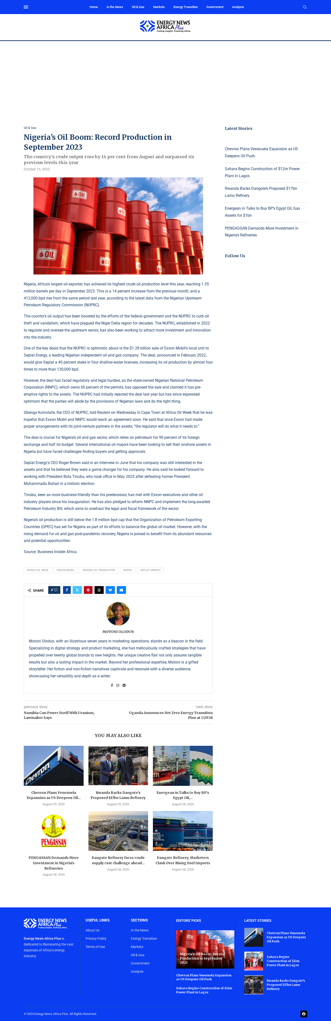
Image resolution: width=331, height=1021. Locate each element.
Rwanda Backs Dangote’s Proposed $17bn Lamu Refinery (286, 985)
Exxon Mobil (65, 570)
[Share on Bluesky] (110, 590)
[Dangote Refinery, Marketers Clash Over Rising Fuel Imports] (183, 831)
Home (94, 7)
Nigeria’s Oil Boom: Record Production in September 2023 (202, 958)
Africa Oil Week (37, 570)
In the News (115, 7)
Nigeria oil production (99, 570)
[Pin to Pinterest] (88, 590)
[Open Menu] (26, 7)
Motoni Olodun (118, 632)
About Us (92, 930)
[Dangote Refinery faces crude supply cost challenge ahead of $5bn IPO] (118, 831)
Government (214, 7)
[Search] (304, 7)
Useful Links (98, 920)
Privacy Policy (96, 938)
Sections (139, 920)
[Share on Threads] (99, 590)
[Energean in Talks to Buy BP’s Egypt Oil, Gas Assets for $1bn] (183, 766)
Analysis (238, 7)
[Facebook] (303, 1014)
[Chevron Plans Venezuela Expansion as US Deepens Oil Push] (54, 766)
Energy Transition (185, 7)
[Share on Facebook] (67, 590)
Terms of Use (95, 946)
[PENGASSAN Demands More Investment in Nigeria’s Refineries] (54, 831)
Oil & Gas (138, 7)
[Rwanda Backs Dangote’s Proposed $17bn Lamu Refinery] (118, 766)
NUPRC (127, 570)
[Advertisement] (165, 77)
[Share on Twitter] (77, 590)
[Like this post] (55, 590)
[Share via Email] (121, 590)
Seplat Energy (150, 570)
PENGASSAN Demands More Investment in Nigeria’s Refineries (54, 862)
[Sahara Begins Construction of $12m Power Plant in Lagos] (253, 961)
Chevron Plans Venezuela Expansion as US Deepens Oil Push (203, 977)
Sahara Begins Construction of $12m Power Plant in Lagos (204, 990)
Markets (159, 7)
